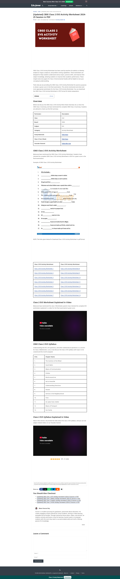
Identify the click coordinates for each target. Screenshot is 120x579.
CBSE (39, 11)
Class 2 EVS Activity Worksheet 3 (43, 277)
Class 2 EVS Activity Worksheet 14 (70, 295)
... (83, 524)
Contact (72, 573)
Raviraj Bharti (60, 19)
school (35, 11)
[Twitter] (45, 489)
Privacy (77, 573)
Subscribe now (66, 143)
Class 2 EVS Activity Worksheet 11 (70, 282)
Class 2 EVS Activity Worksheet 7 (43, 295)
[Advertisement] (60, 59)
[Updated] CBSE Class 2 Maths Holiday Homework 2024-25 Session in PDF (58, 498)
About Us (66, 573)
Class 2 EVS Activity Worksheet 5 (43, 286)
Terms (83, 573)
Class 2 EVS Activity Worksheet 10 (70, 277)
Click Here (65, 134)
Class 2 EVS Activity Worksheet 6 (43, 291)
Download (69, 1)
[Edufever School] (36, 5)
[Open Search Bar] (87, 5)
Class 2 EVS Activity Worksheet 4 (43, 282)
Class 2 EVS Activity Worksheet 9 (70, 273)
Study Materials (52, 5)
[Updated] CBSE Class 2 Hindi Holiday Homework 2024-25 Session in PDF (58, 502)
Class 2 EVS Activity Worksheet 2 (43, 273)
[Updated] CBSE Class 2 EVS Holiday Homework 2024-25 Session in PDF (58, 496)
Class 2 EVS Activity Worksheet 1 (43, 268)
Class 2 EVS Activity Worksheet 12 (70, 286)
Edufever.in (79, 5)
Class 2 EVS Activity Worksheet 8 (70, 268)
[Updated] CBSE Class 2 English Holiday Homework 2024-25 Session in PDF (59, 500)
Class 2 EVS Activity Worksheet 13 (70, 291)
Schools (71, 5)
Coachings (63, 5)
